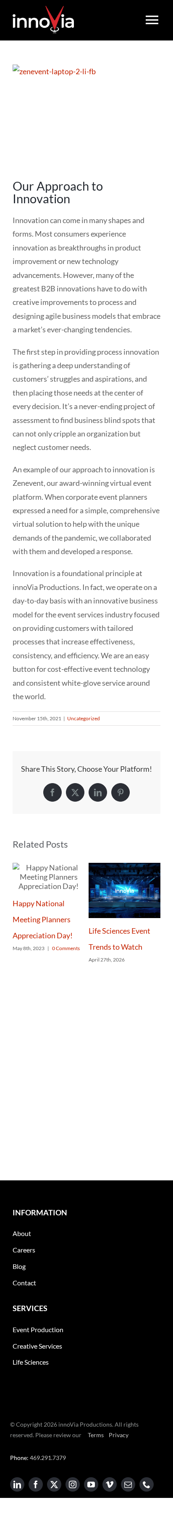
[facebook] (36, 1484)
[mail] (128, 1484)
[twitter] (54, 1484)
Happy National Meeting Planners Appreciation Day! (43, 919)
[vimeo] (109, 1484)
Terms (95, 1434)
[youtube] (91, 1484)
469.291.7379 (48, 1457)
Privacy (117, 1434)
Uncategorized (83, 718)
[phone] (146, 1484)
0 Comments (66, 948)
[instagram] (73, 1484)
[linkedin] (17, 1484)
